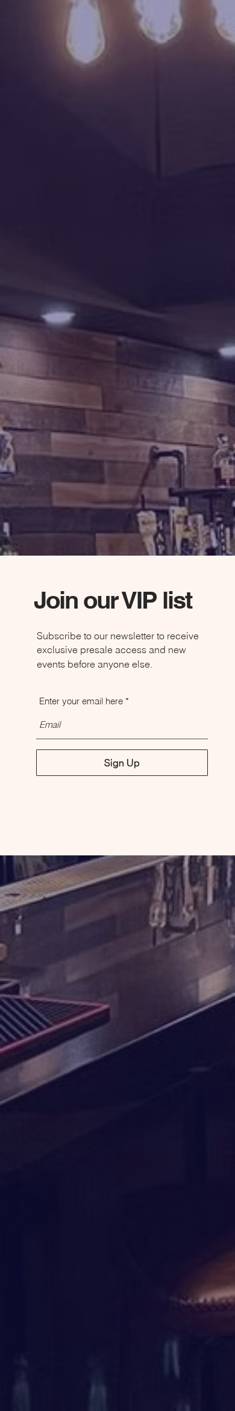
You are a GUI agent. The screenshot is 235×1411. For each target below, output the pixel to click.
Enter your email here (81, 701)
